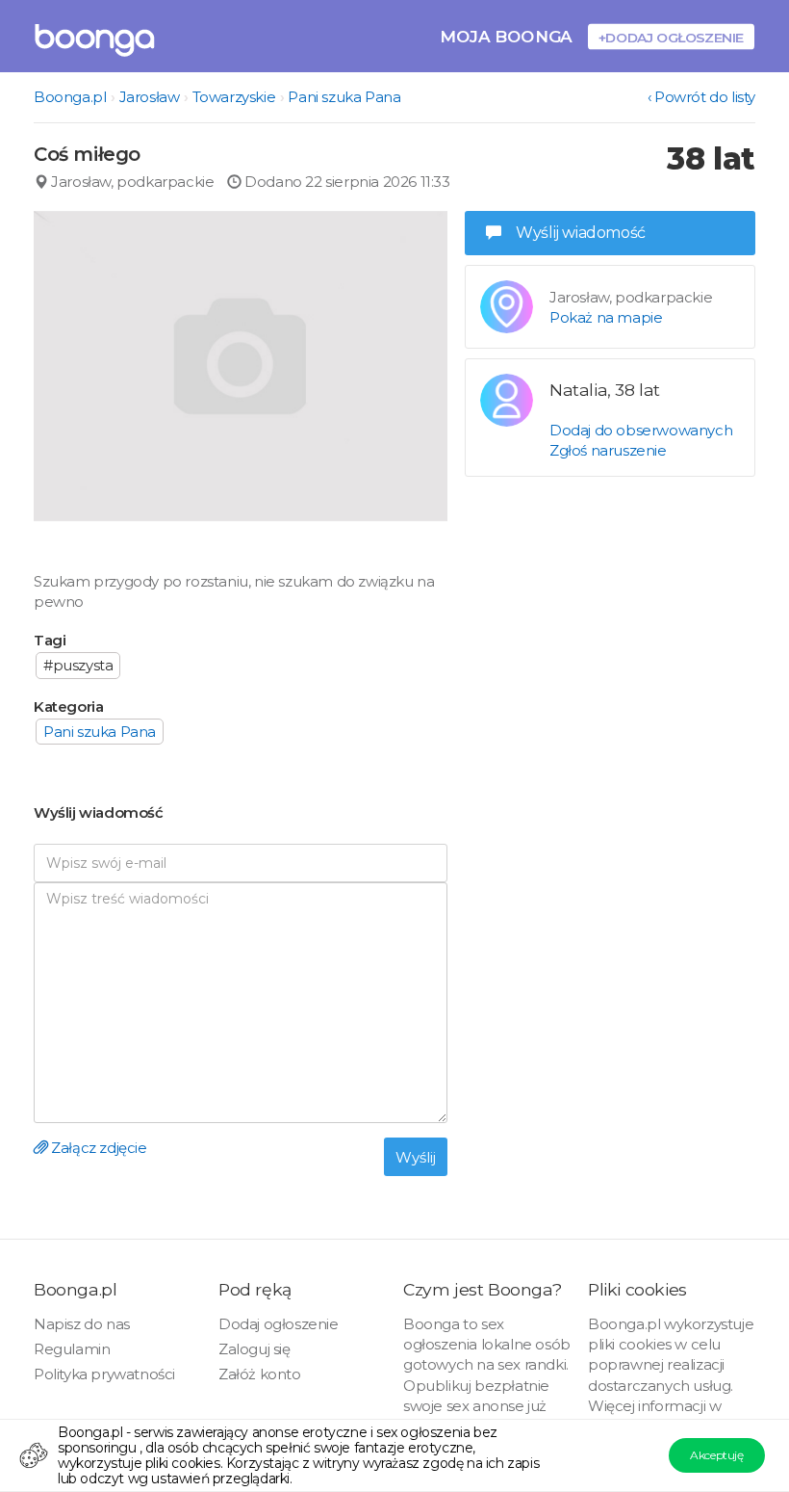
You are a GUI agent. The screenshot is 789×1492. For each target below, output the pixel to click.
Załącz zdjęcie (97, 1148)
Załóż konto (259, 1374)
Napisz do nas (82, 1324)
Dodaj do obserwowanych (640, 430)
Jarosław (149, 97)
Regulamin (72, 1349)
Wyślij (415, 1157)
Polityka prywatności (104, 1374)
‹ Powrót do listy (701, 97)
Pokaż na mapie (605, 317)
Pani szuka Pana (344, 97)
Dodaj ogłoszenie (278, 1324)
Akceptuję (716, 1455)
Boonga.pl (70, 97)
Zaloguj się (254, 1349)
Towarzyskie (234, 97)
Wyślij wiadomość (581, 232)
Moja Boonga (506, 36)
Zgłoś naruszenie (608, 450)
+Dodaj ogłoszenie (671, 37)
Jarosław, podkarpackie (131, 181)
